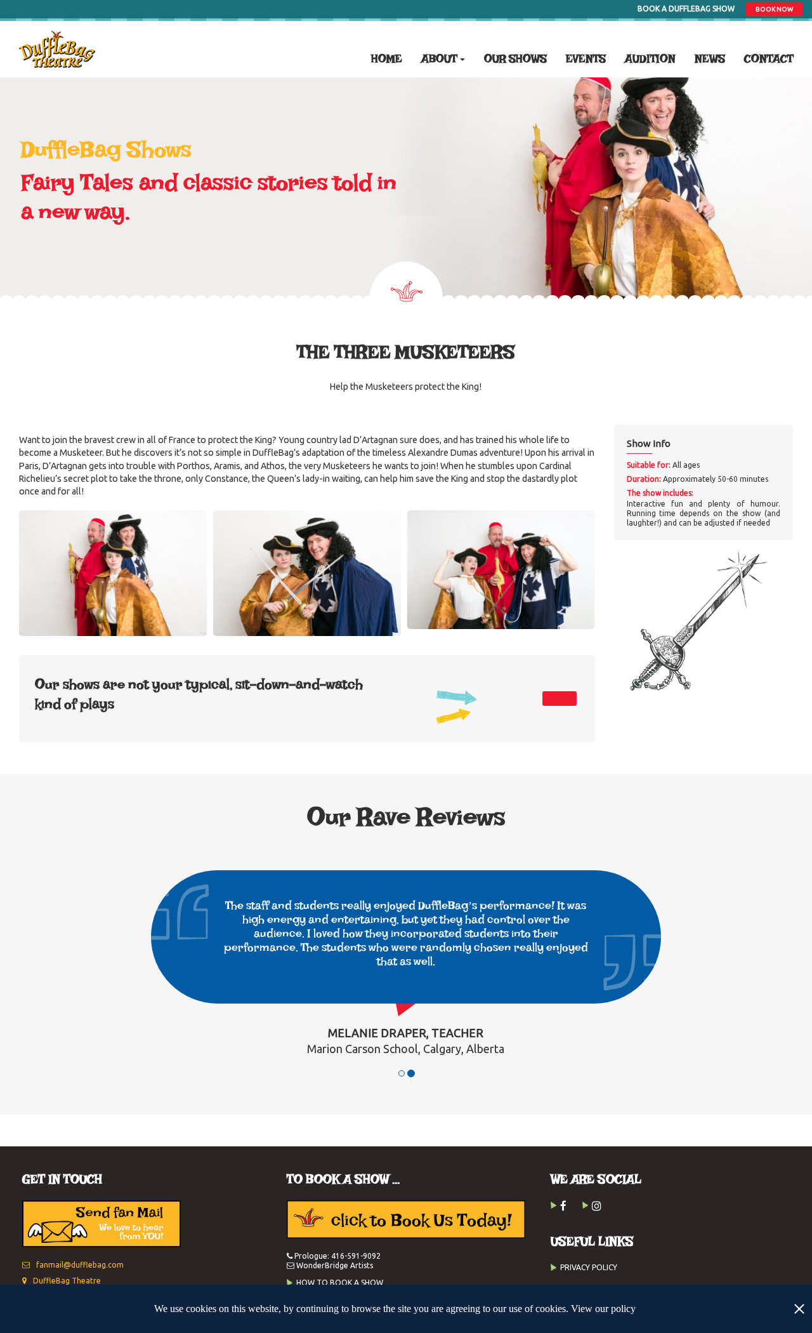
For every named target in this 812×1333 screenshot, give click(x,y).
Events (586, 60)
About (439, 60)
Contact (768, 60)
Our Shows (515, 60)
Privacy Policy (588, 1267)
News (710, 60)
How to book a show (339, 1282)
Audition (650, 60)
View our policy (603, 1308)
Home (386, 60)
